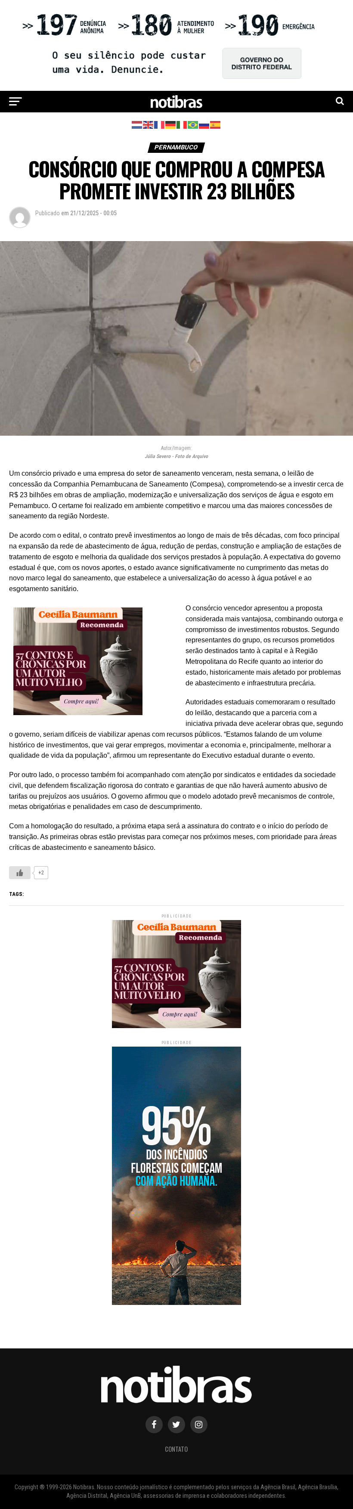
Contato (176, 1448)
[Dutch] (137, 125)
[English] (148, 125)
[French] (159, 125)
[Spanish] (215, 125)
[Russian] (204, 125)
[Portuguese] (193, 125)
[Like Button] (20, 872)
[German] (170, 125)
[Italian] (182, 125)
